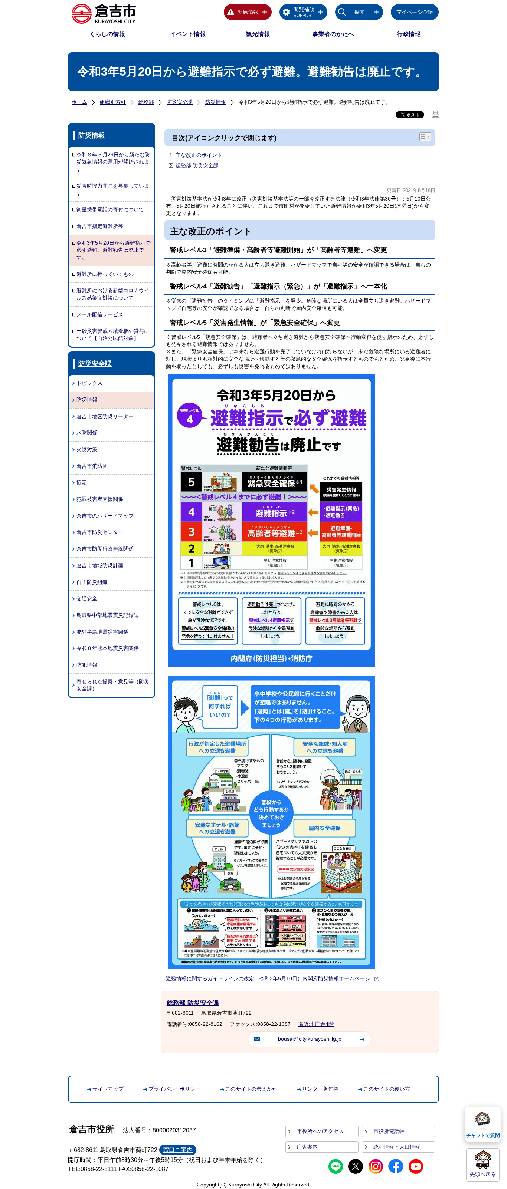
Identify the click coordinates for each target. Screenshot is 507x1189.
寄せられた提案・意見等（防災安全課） (112, 685)
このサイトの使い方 (386, 1089)
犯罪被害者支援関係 (99, 499)
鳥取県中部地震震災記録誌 (107, 615)
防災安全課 (180, 102)
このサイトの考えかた (251, 1089)
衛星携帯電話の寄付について (110, 209)
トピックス (89, 383)
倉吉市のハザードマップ (105, 516)
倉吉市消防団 (92, 466)
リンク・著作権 (320, 1089)
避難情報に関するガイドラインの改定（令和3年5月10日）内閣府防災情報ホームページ (269, 978)
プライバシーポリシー (174, 1089)
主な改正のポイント (199, 155)
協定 (81, 482)
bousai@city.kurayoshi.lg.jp (309, 1039)
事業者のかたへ (333, 34)
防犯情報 (86, 665)
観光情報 (258, 34)
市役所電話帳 (389, 1131)
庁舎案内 (307, 1147)
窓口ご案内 (178, 1150)
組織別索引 (113, 102)
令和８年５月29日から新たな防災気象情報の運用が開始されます (113, 162)
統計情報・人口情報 (396, 1147)
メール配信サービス (99, 314)
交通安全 (86, 598)
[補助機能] (303, 13)
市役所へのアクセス (320, 1131)
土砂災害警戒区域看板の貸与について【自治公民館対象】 (112, 334)
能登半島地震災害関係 (102, 632)
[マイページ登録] (415, 13)
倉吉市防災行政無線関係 (105, 549)
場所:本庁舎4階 (316, 1024)
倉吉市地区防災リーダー (105, 416)
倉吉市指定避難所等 (99, 226)
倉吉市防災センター (99, 532)
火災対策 (86, 449)
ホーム (79, 102)
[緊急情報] (248, 13)
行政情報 (409, 34)
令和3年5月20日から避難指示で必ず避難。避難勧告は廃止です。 (113, 250)
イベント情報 (188, 34)
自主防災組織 (92, 582)
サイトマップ (108, 1089)
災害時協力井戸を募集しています (112, 189)
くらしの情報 (107, 34)
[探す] (359, 13)
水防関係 (86, 433)
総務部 (146, 102)
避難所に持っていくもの (105, 274)
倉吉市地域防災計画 (99, 565)
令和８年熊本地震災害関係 (107, 648)
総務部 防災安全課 (197, 165)
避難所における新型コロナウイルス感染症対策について (112, 294)
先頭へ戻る (483, 1174)
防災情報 (215, 102)
